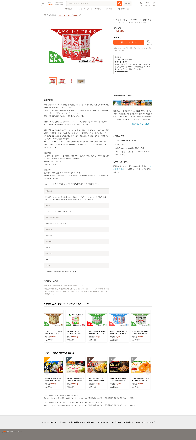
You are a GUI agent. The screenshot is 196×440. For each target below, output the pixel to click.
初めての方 (125, 9)
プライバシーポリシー (50, 422)
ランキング (85, 9)
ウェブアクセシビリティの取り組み (108, 422)
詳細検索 (127, 3)
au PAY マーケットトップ (145, 422)
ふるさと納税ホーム (50, 395)
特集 (110, 9)
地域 (99, 9)
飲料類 (62, 395)
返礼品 (69, 9)
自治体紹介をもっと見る (140, 124)
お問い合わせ (129, 422)
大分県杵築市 (51, 15)
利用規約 (90, 422)
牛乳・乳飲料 (71, 395)
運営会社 (63, 422)
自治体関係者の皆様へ (77, 422)
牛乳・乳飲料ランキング (92, 402)
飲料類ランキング (75, 402)
